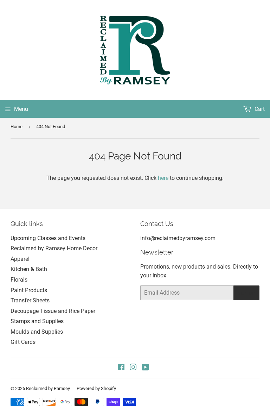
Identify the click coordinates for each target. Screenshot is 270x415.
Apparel (20, 259)
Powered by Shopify (96, 388)
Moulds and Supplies (37, 331)
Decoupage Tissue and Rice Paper (53, 311)
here (163, 178)
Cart (259, 109)
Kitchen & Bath (29, 269)
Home (16, 126)
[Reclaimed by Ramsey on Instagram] (133, 368)
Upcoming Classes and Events (48, 238)
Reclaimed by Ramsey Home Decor (54, 248)
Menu (21, 109)
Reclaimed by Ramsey (48, 388)
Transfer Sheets (30, 300)
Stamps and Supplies (37, 321)
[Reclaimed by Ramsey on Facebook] (121, 368)
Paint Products (29, 290)
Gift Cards (23, 342)
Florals (19, 279)
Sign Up (246, 293)
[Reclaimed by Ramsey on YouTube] (145, 368)
